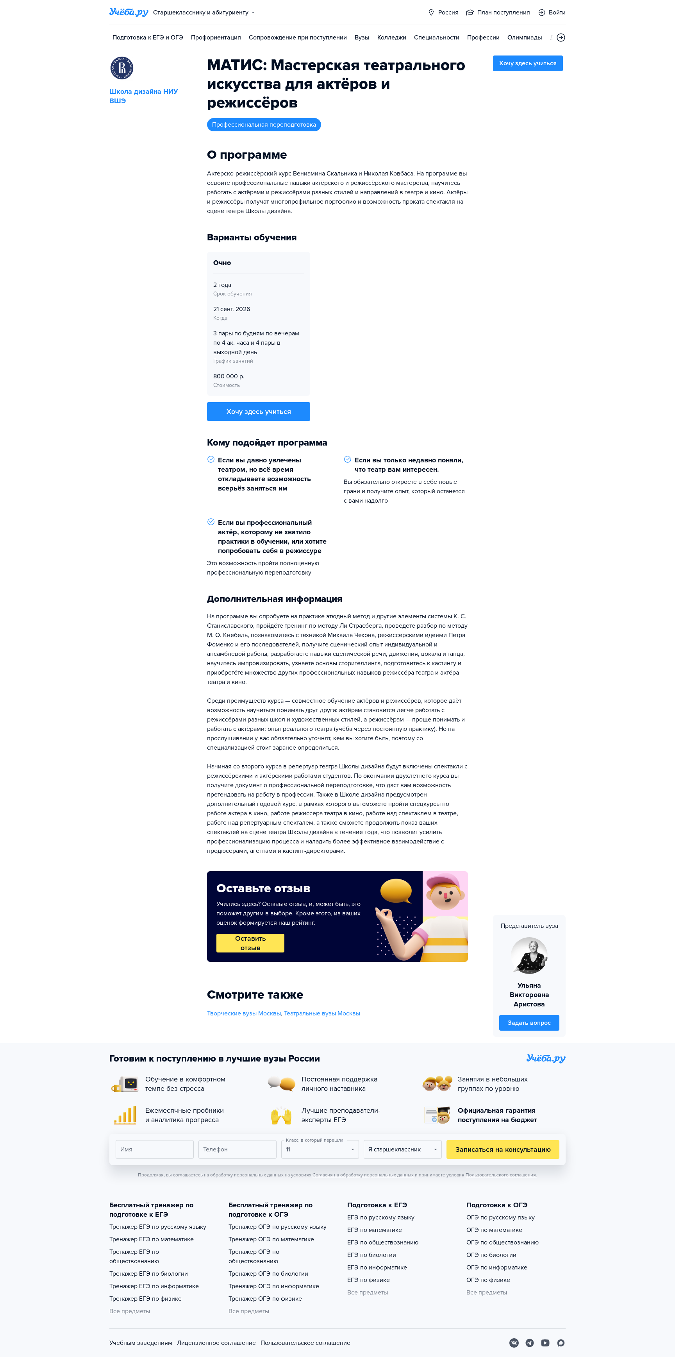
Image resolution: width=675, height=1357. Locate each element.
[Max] (561, 1343)
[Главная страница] (128, 12)
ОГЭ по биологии (491, 1255)
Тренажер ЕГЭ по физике (145, 1299)
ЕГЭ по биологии (371, 1255)
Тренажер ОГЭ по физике (265, 1299)
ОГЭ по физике (488, 1280)
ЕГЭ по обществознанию (382, 1242)
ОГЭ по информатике (496, 1267)
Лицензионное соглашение (216, 1343)
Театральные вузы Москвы (322, 1013)
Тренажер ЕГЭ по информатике (154, 1286)
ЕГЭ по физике (368, 1280)
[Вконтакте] (514, 1343)
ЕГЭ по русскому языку (380, 1217)
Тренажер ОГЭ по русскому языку (278, 1227)
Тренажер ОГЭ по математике (271, 1239)
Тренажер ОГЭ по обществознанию (254, 1256)
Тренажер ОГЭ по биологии (268, 1274)
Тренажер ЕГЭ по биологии (148, 1274)
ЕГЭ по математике (374, 1230)
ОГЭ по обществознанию (502, 1242)
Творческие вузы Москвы (244, 1013)
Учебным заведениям (140, 1343)
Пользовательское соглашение (305, 1343)
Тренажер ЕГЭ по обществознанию (134, 1256)
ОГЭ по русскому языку (500, 1217)
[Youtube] (545, 1343)
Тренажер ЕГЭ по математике (151, 1239)
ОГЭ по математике (494, 1230)
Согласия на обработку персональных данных (363, 1175)
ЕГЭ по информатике (377, 1267)
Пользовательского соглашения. (501, 1175)
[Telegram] (529, 1343)
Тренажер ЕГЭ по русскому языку (157, 1227)
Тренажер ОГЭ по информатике (274, 1286)
